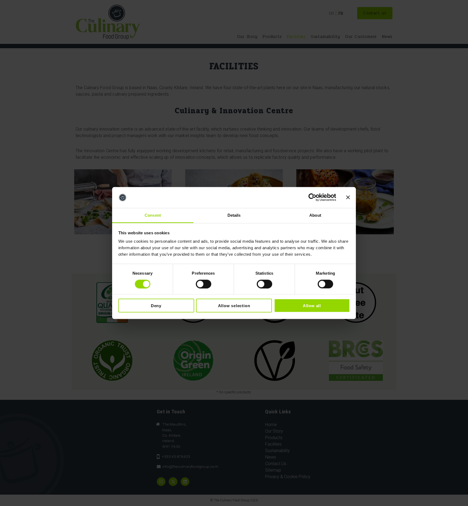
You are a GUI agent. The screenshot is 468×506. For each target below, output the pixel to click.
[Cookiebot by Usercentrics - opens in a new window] (312, 197)
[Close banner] (348, 197)
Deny (156, 305)
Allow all (312, 305)
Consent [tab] (153, 215)
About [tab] (315, 215)
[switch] (203, 284)
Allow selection (234, 305)
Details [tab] (234, 215)
